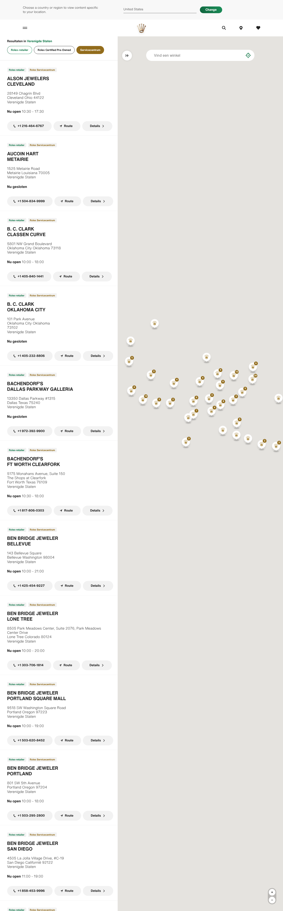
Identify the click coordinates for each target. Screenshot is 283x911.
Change (211, 9)
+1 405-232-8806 (31, 356)
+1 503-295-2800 (31, 815)
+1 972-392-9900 (31, 431)
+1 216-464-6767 (31, 126)
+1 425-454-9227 (31, 585)
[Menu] (29, 28)
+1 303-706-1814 (30, 665)
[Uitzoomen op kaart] (272, 900)
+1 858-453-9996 (31, 890)
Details (95, 126)
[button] (234, 376)
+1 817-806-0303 (31, 510)
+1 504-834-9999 (31, 201)
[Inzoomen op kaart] (272, 892)
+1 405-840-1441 (31, 276)
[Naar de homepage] (141, 28)
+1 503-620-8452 (31, 740)
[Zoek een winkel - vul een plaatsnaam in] (237, 55)
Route (68, 126)
